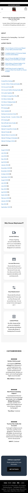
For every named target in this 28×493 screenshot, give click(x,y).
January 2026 (5, 165)
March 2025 (4, 195)
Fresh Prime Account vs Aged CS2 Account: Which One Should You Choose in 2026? (16, 70)
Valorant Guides (5, 132)
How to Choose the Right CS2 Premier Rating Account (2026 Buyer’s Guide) (15, 59)
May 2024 (4, 204)
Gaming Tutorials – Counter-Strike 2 (10, 117)
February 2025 (5, 198)
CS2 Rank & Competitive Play (9, 96)
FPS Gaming (4, 108)
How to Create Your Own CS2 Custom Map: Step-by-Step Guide (14, 18)
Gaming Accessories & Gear (8, 114)
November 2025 (5, 171)
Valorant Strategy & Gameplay (9, 138)
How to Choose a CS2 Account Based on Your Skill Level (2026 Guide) (15, 48)
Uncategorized (5, 126)
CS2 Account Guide (6, 87)
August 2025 (4, 180)
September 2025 (5, 177)
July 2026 (3, 153)
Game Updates (5, 111)
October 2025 (5, 174)
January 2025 (5, 201)
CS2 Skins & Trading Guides (8, 102)
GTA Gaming (4, 120)
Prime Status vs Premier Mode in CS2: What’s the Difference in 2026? (15, 64)
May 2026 (4, 159)
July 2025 (3, 183)
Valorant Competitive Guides (9, 129)
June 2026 (4, 156)
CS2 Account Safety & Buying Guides (11, 90)
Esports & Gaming (6, 105)
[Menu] (2, 9)
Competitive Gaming (6, 81)
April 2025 (4, 192)
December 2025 (5, 168)
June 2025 (4, 186)
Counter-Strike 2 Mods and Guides (10, 84)
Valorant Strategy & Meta (8, 141)
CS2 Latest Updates (6, 93)
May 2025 (4, 189)
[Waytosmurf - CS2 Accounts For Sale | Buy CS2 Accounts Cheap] (14, 9)
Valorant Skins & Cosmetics (8, 135)
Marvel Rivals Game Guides (8, 123)
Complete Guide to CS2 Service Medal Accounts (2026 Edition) (15, 53)
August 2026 (4, 150)
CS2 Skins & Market (6, 99)
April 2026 (4, 162)
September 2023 (5, 207)
